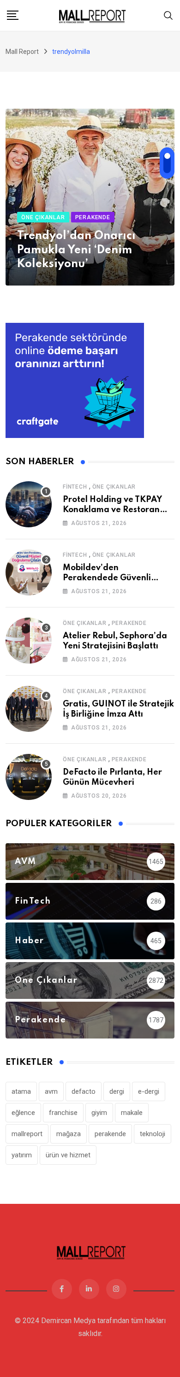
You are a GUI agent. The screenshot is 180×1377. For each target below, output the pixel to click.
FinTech (75, 487)
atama (21, 1091)
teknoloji (152, 1134)
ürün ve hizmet (68, 1155)
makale (132, 1113)
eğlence (23, 1113)
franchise (63, 1113)
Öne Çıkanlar (114, 487)
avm (51, 1091)
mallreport (27, 1134)
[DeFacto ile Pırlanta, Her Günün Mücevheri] (29, 777)
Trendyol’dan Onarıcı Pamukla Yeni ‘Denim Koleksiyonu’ (76, 250)
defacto (84, 1091)
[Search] (168, 15)
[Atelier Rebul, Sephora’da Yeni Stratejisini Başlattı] (29, 641)
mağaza (68, 1134)
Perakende (129, 623)
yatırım (22, 1155)
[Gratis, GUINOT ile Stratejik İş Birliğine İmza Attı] (29, 709)
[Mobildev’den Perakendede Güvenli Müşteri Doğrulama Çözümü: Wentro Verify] (29, 572)
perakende (110, 1134)
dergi (116, 1091)
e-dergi (148, 1091)
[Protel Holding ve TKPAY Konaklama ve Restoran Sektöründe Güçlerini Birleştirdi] (29, 504)
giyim (99, 1113)
